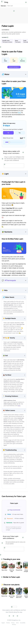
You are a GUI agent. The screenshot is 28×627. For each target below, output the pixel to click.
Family (24, 40)
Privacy (13, 622)
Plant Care (3, 5)
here (19, 405)
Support (3, 622)
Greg (19, 112)
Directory (14, 624)
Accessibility (22, 622)
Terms (17, 622)
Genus (16, 40)
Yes (20, 132)
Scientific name (5, 40)
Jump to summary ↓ (14, 67)
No (8, 132)
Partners (8, 622)
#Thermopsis (10, 280)
